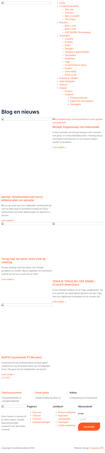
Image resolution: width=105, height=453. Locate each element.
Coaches (69, 13)
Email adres (42, 392)
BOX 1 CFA (70, 26)
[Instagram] (12, 439)
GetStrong (70, 58)
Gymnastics (70, 55)
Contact (68, 91)
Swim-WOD (70, 71)
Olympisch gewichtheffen (77, 52)
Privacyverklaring (78, 98)
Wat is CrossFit (72, 16)
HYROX (69, 42)
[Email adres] (38, 385)
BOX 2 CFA (70, 29)
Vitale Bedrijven (67, 81)
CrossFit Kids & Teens (75, 65)
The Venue (70, 19)
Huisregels (75, 104)
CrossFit (69, 39)
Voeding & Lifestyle (68, 78)
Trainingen (64, 35)
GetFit (68, 45)
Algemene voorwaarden (82, 101)
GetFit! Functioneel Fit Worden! (21, 357)
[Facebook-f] (4, 439)
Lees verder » (8, 220)
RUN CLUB (70, 75)
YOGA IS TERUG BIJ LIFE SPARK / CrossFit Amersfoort (73, 283)
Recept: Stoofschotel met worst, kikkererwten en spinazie (22, 198)
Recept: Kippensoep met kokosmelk (75, 127)
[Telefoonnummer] (4, 385)
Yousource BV (97, 448)
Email (81, 413)
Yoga (67, 62)
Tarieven (63, 85)
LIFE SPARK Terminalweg (78, 32)
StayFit (68, 68)
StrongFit (69, 49)
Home (62, 3)
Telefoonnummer (11, 392)
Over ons (69, 9)
